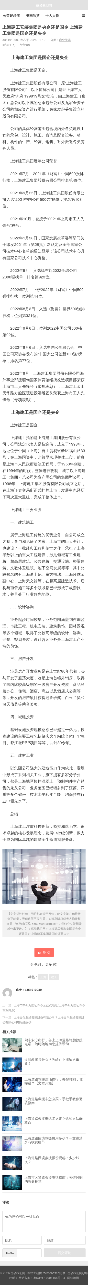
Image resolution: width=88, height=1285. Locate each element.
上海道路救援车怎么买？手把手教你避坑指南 (53, 1101)
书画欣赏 (33, 15)
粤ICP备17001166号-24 (49, 1278)
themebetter (51, 1273)
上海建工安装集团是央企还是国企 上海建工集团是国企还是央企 (42, 30)
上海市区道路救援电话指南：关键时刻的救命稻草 (53, 1179)
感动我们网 (44, 5)
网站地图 (73, 1278)
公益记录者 (11, 15)
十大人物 (52, 15)
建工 (54, 977)
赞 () (46, 952)
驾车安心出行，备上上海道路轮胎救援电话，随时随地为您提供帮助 (53, 1042)
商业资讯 (65, 40)
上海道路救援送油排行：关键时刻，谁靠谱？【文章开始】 (53, 1081)
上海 (43, 977)
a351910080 (33, 989)
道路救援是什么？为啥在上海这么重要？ (51, 1061)
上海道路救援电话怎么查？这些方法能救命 (53, 1120)
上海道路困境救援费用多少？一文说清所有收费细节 (53, 1140)
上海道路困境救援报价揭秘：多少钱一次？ (53, 1160)
